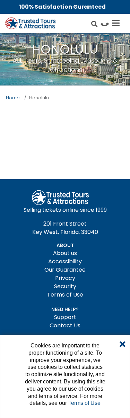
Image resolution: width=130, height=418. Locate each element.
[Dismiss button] (122, 344)
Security (65, 286)
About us (65, 253)
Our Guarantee (65, 270)
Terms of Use (65, 295)
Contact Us (65, 325)
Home (13, 98)
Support (65, 317)
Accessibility (65, 261)
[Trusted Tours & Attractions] (30, 24)
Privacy (65, 278)
